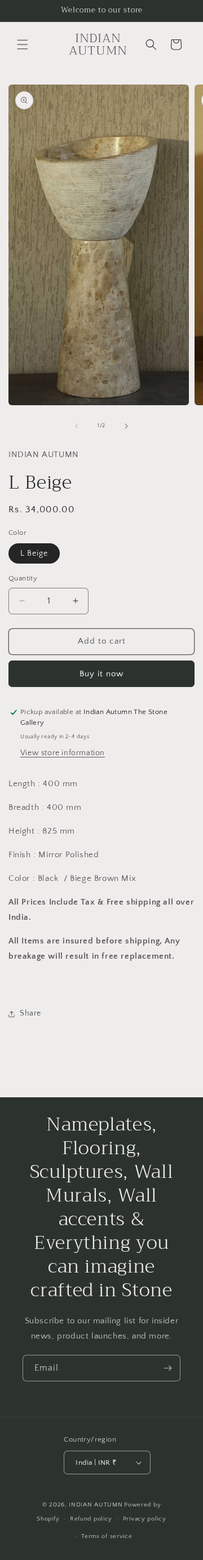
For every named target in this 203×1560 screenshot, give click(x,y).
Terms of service (106, 1536)
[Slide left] (76, 426)
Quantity (22, 578)
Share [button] (30, 1013)
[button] (22, 44)
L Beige (34, 553)
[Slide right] (126, 426)
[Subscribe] (167, 1368)
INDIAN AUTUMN (95, 1504)
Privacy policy (144, 1518)
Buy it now (101, 674)
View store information (62, 752)
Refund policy (91, 1518)
